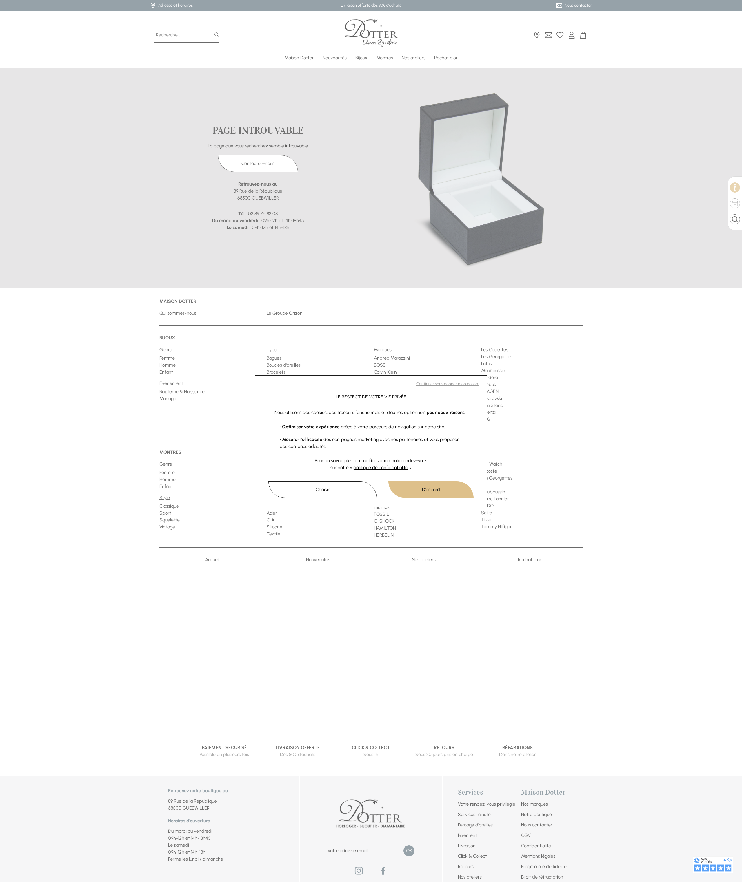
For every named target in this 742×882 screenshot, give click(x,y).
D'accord (431, 489)
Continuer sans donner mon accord (447, 383)
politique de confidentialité (380, 467)
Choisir (323, 489)
